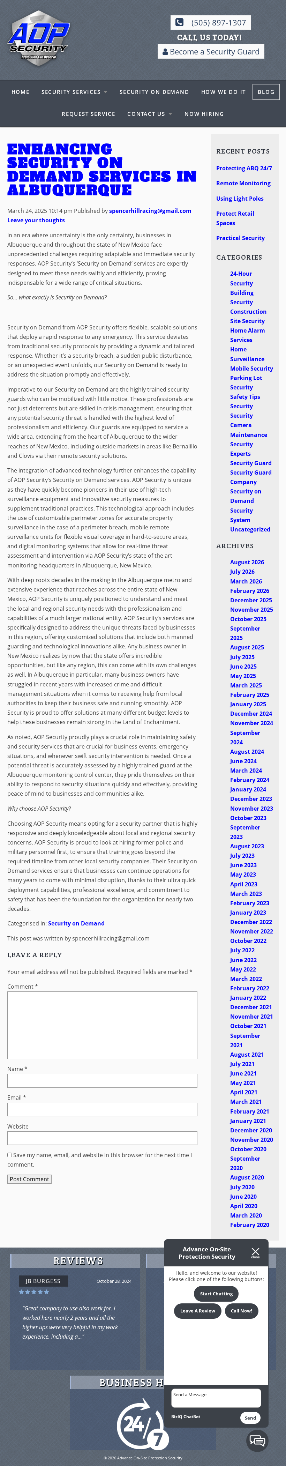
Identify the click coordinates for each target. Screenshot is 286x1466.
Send (250, 1418)
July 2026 (242, 571)
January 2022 (248, 998)
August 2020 (247, 1177)
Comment (22, 986)
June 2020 (243, 1196)
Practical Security (240, 238)
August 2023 (247, 846)
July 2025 (242, 657)
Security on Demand (154, 91)
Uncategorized (250, 529)
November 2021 (251, 1016)
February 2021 (249, 1111)
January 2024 (248, 789)
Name (17, 1069)
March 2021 (246, 1102)
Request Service (88, 113)
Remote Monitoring (243, 183)
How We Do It (223, 91)
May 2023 (243, 874)
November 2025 (251, 609)
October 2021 (248, 1026)
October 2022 (248, 941)
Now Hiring (204, 113)
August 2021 (247, 1054)
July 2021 (242, 1064)
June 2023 (243, 865)
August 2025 (247, 647)
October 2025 (248, 619)
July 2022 (242, 950)
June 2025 (243, 666)
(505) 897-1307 (218, 22)
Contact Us (146, 113)
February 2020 (249, 1225)
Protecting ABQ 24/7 (244, 168)
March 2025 (246, 685)
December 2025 (251, 600)
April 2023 (243, 884)
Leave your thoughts (36, 220)
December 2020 (251, 1130)
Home (21, 91)
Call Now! (241, 1311)
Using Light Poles (240, 198)
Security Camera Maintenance (248, 425)
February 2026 (249, 591)
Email (16, 1097)
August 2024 (247, 752)
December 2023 (251, 799)
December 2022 (251, 922)
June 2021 (243, 1073)
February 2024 (249, 780)
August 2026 (247, 562)
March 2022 (246, 979)
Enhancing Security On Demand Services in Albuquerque (102, 169)
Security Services (71, 91)
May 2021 (243, 1083)
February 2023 (249, 903)
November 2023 (251, 808)
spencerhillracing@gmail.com (150, 211)
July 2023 (242, 855)
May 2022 (243, 969)
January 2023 (248, 912)
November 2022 (251, 931)
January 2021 (248, 1121)
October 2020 (248, 1149)
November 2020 (251, 1140)
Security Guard (251, 463)
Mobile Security (251, 368)
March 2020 (246, 1215)
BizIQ (176, 1417)
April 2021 (243, 1092)
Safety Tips (245, 397)
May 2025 (243, 676)
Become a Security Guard (213, 51)
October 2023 (248, 818)
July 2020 (242, 1187)
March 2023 (246, 894)
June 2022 (243, 960)
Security (241, 406)
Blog (266, 91)
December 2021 (251, 1007)
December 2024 (251, 713)
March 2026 (246, 581)
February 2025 (249, 695)
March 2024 (246, 770)
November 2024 (251, 723)
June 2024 (243, 761)
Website (18, 1126)
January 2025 (248, 704)
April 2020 (243, 1206)
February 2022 (249, 988)
